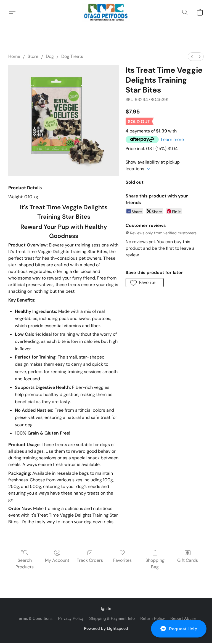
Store (33, 56)
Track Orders (90, 560)
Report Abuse (183, 618)
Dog (50, 56)
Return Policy (152, 618)
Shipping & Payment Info (112, 618)
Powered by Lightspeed (106, 628)
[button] (178, 628)
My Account (57, 560)
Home (14, 56)
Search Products (24, 563)
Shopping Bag (155, 563)
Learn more (172, 139)
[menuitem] (192, 57)
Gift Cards (187, 560)
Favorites (122, 560)
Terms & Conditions (34, 618)
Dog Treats (72, 56)
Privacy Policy (71, 618)
